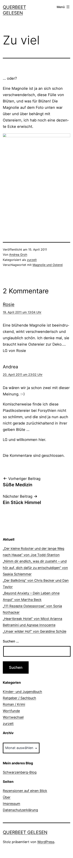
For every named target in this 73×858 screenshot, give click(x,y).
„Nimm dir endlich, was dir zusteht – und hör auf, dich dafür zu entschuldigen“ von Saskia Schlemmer (35, 567)
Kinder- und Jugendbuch (22, 692)
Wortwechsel (13, 717)
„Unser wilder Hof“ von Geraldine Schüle (34, 631)
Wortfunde (11, 711)
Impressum (11, 804)
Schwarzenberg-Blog (19, 772)
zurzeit (32, 260)
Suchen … (11, 641)
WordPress (45, 842)
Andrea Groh (18, 254)
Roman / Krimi (14, 704)
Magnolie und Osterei (48, 265)
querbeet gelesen (25, 832)
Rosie (8, 304)
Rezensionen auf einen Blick (25, 791)
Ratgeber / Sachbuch (19, 698)
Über (6, 797)
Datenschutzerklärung (20, 810)
